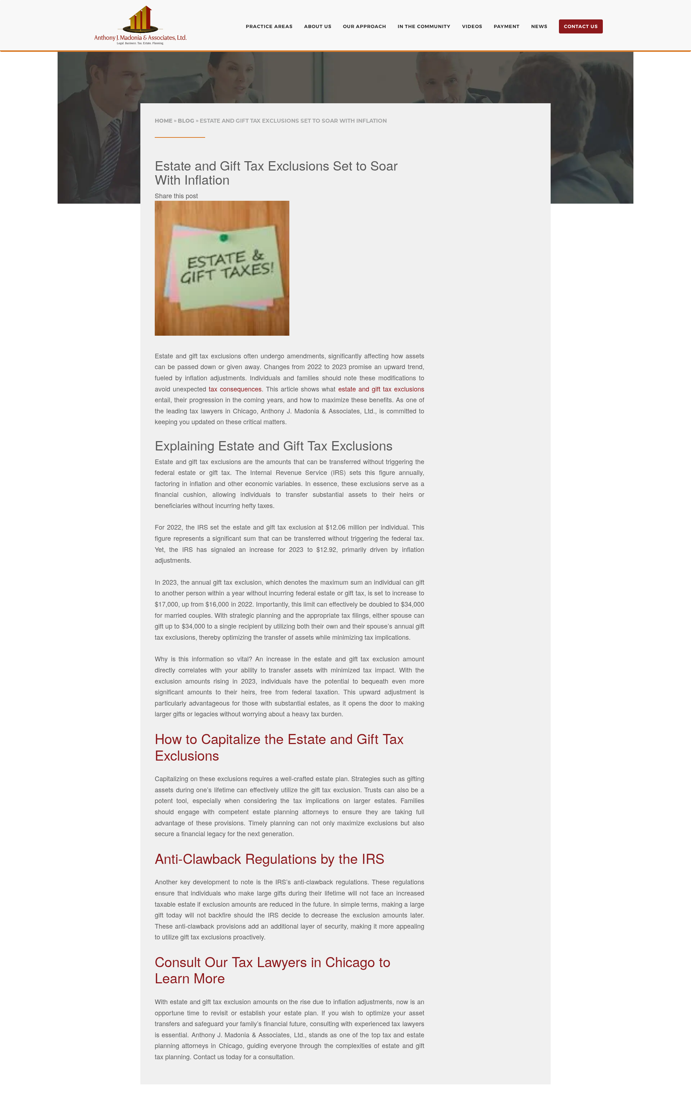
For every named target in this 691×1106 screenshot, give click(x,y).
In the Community (424, 26)
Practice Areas (269, 26)
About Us (317, 26)
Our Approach (364, 26)
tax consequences (234, 388)
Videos (472, 26)
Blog (186, 120)
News (539, 26)
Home (163, 120)
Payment (507, 26)
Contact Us (581, 26)
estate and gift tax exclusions (381, 388)
